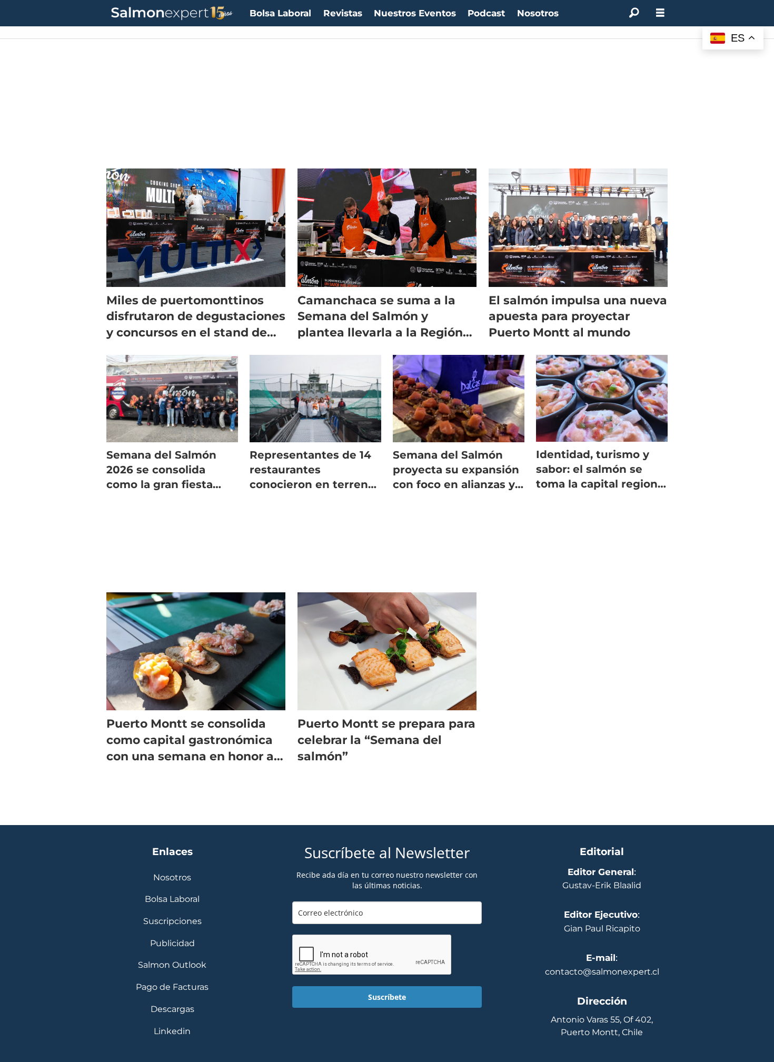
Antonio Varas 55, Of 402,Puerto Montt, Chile (602, 1026)
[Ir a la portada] (172, 13)
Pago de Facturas (172, 987)
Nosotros (538, 13)
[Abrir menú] (660, 13)
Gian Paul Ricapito (602, 929)
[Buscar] (634, 13)
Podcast (486, 13)
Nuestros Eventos (415, 13)
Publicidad (172, 943)
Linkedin (172, 1031)
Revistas (342, 13)
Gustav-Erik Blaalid (601, 885)
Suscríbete (387, 997)
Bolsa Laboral (280, 13)
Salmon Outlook (172, 965)
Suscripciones (172, 921)
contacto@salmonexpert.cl (602, 972)
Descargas (172, 1009)
